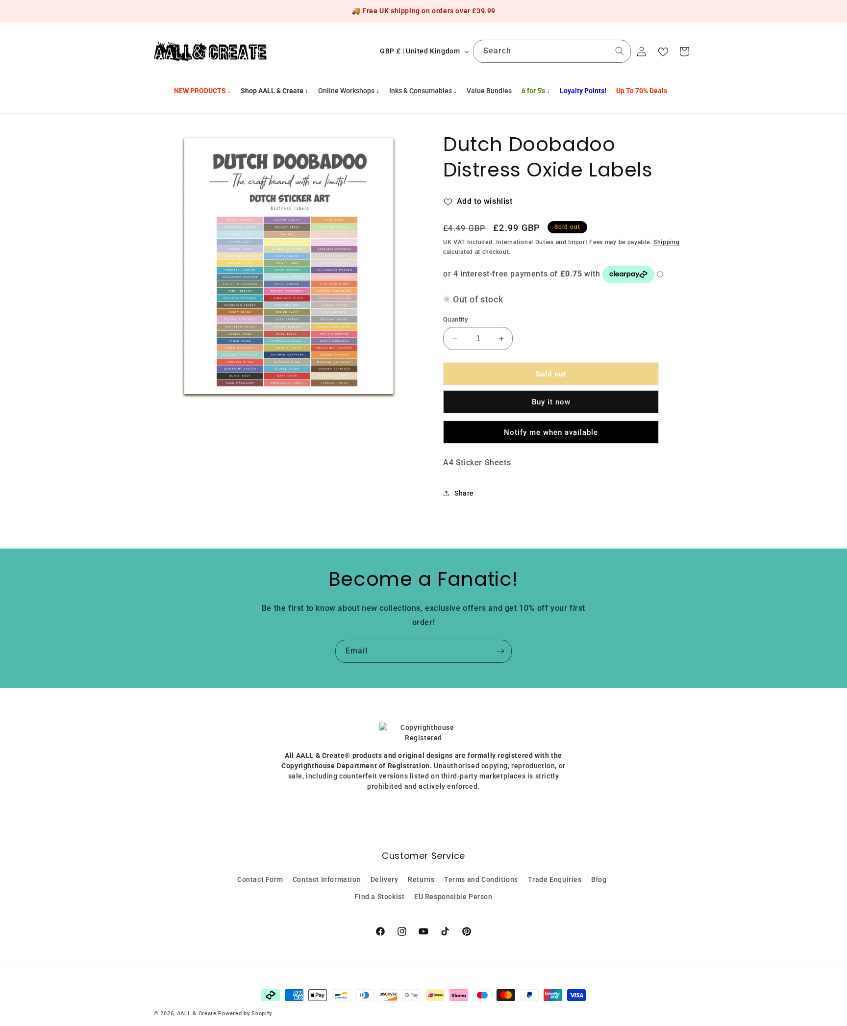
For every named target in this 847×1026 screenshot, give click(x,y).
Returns (421, 879)
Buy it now (551, 402)
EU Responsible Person (453, 897)
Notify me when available (551, 432)
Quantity (455, 319)
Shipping (666, 242)
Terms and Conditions (481, 879)
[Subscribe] (500, 651)
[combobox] (551, 51)
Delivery (385, 879)
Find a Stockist (379, 897)
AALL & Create (197, 1013)
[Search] (619, 51)
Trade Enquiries (555, 879)
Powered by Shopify (245, 1013)
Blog (598, 879)
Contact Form (260, 879)
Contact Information (327, 879)
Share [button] (464, 493)
